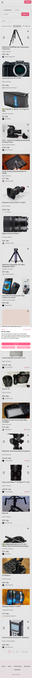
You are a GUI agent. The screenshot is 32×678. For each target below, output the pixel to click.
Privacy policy (27, 329)
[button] (4, 330)
